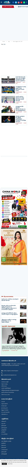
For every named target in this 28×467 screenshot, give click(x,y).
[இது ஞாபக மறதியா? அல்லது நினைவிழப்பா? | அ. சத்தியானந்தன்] (23, 321)
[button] (15, 7)
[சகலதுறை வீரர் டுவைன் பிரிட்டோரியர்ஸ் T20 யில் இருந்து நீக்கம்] (8, 109)
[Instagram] (19, 2)
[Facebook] (13, 2)
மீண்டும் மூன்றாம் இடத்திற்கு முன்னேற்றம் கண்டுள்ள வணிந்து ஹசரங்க (21, 119)
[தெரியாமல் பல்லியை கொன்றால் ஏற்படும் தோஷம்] (23, 301)
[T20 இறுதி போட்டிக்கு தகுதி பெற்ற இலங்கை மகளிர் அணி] (8, 89)
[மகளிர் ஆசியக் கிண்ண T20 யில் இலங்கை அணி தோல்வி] (8, 99)
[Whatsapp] (24, 2)
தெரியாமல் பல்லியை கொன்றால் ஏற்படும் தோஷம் (10, 299)
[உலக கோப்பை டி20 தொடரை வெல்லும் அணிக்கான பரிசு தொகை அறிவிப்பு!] (8, 79)
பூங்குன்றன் (6, 350)
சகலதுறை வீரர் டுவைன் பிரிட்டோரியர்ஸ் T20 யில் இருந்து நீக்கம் (20, 108)
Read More (10, 463)
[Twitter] (16, 2)
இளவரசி (19, 82)
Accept (4, 464)
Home (4, 41)
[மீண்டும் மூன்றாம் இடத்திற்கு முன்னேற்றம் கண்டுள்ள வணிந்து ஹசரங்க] (8, 119)
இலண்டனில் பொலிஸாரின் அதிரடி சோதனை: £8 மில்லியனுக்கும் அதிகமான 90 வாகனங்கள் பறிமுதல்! (9, 307)
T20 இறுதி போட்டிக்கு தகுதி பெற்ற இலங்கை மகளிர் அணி (21, 88)
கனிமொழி (19, 92)
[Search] (26, 2)
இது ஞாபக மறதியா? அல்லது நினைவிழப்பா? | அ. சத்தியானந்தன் (9, 321)
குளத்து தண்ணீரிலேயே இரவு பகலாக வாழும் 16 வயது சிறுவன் (10, 313)
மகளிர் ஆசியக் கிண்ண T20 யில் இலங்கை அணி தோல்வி (20, 98)
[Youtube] (21, 2)
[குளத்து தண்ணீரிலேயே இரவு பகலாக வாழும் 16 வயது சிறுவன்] (23, 314)
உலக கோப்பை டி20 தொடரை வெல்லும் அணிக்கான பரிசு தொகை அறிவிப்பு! (20, 79)
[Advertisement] (14, 24)
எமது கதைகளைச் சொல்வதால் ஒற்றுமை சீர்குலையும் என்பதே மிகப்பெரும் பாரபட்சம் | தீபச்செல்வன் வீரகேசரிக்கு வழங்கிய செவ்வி (14, 347)
